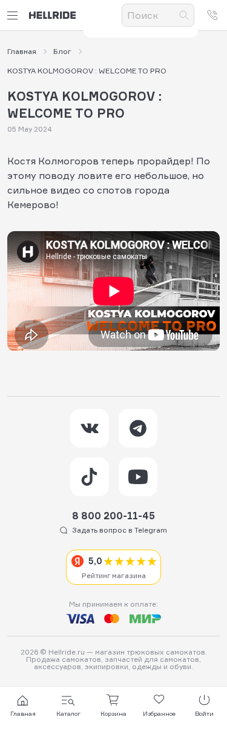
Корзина (113, 713)
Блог (62, 51)
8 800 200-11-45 (113, 515)
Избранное (159, 713)
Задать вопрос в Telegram (119, 529)
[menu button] (14, 15)
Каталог (68, 713)
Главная (21, 51)
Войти (204, 713)
